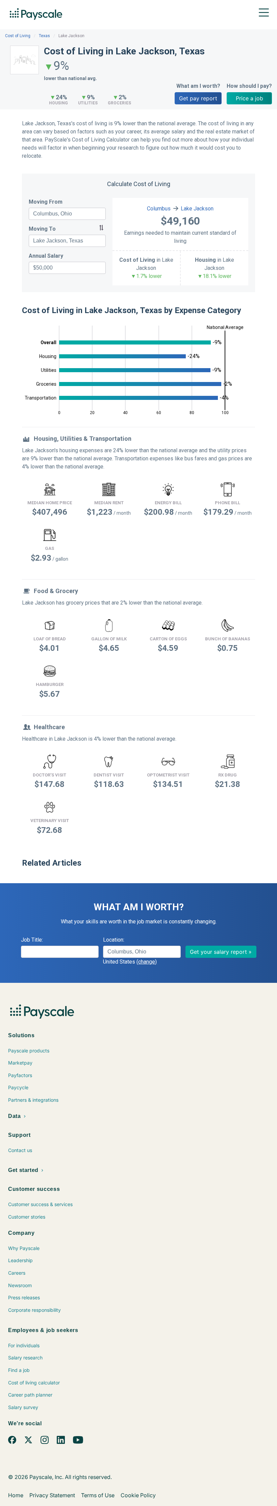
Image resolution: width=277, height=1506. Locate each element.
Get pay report (198, 98)
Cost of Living (17, 35)
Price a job (249, 98)
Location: (113, 940)
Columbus (159, 208)
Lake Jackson (197, 208)
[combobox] (67, 214)
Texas (44, 35)
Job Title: (32, 940)
